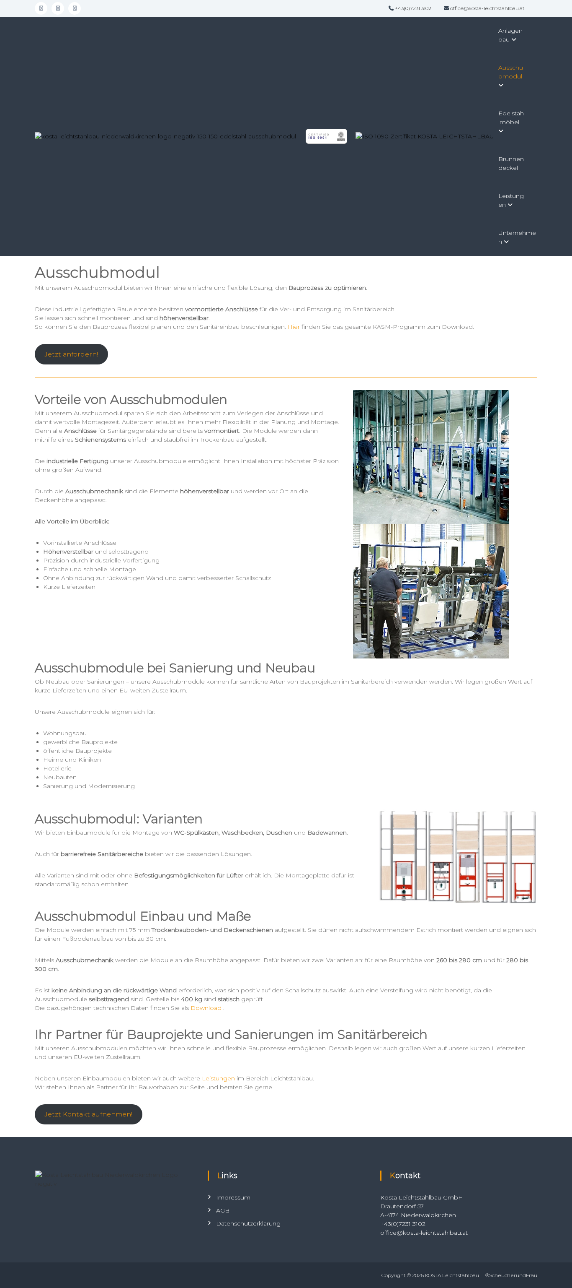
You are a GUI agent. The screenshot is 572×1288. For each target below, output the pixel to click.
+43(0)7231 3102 (413, 8)
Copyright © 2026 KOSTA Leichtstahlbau (430, 1275)
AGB (222, 1210)
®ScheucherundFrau (511, 1275)
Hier (294, 326)
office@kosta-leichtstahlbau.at (487, 8)
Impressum (233, 1197)
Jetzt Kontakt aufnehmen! (88, 1114)
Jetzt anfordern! (71, 354)
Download (207, 1008)
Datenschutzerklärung (248, 1223)
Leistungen (218, 1078)
